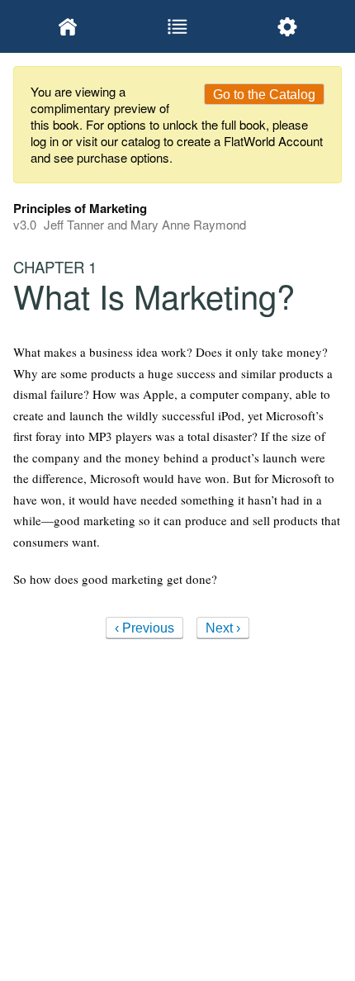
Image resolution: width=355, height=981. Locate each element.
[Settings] (287, 26)
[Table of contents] (178, 26)
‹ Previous (144, 628)
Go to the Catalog (264, 95)
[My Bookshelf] (68, 26)
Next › (223, 628)
